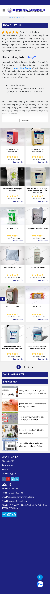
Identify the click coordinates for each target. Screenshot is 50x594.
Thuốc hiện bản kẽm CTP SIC (37, 228)
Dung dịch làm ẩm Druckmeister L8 (37, 150)
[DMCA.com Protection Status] (9, 514)
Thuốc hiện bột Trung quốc (12, 267)
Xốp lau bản (37, 307)
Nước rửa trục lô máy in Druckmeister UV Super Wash (12, 347)
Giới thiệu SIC (8, 461)
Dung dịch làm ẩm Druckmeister (12, 150)
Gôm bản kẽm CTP (12, 307)
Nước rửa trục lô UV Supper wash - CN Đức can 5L (37, 347)
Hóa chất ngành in (14, 57)
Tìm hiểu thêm (18, 162)
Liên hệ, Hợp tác (9, 473)
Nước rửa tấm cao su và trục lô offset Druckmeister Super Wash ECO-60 (37, 190)
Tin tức (5, 469)
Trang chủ (5, 18)
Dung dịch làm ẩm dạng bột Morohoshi (12, 189)
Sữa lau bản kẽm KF (38, 267)
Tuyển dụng (7, 465)
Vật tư (12, 18)
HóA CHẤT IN (19, 18)
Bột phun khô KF (12, 228)
